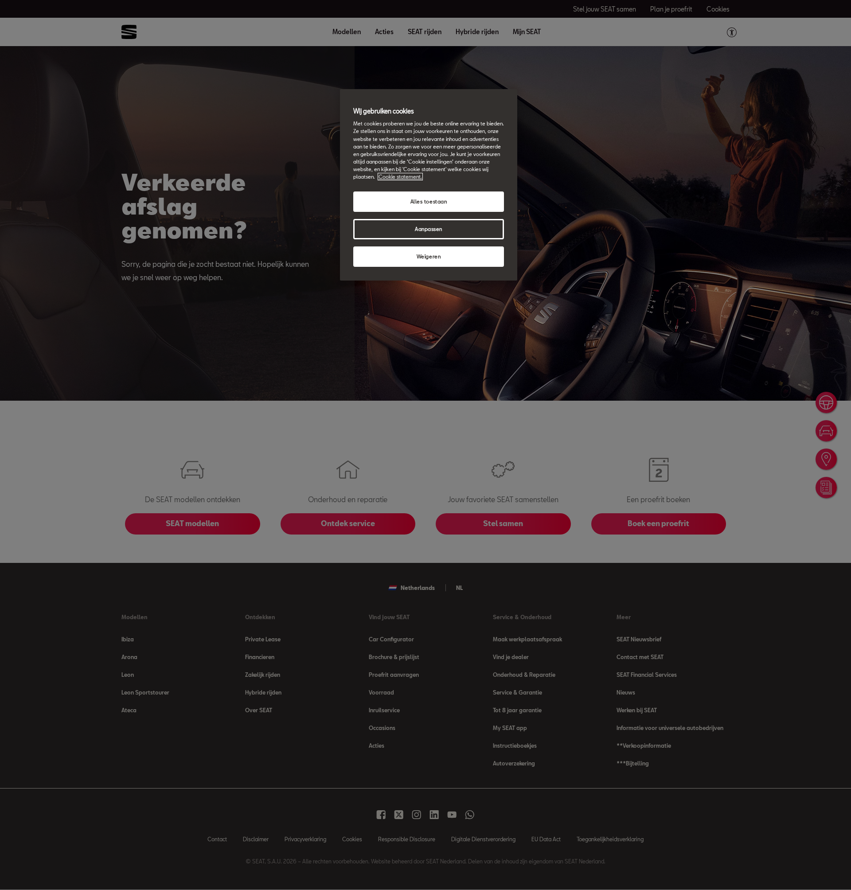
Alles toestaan (428, 201)
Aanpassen (428, 229)
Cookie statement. (400, 177)
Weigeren (429, 256)
